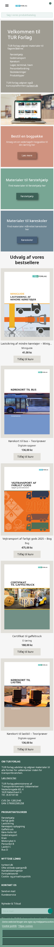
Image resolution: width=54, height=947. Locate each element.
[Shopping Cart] (49, 5)
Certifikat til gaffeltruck (27, 636)
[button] (27, 359)
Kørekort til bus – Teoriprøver (27, 441)
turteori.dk (32, 85)
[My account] (44, 5)
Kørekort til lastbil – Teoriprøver (27, 733)
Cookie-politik (9, 925)
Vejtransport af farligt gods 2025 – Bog (27, 538)
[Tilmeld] (50, 911)
